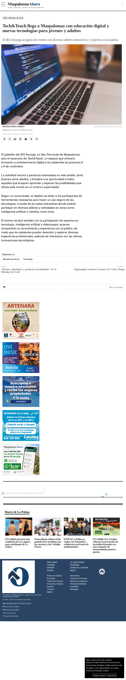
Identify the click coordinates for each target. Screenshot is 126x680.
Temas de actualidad (55, 583)
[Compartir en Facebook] (4, 139)
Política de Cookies (54, 575)
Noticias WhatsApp (11, 609)
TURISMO (51, 565)
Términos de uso (9, 613)
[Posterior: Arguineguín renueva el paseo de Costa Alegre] (36, 139)
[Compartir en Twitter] (10, 139)
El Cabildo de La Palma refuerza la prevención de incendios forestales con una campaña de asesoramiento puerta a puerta (105, 545)
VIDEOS (50, 570)
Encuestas (51, 578)
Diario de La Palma (17, 512)
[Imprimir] (15, 139)
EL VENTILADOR (77, 562)
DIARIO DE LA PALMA (79, 567)
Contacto (50, 589)
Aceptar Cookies (99, 675)
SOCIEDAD (74, 565)
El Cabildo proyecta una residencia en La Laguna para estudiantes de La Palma (17, 543)
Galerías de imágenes (78, 581)
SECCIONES (52, 562)
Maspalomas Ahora (11, 259)
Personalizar (111, 675)
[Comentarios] (25, 139)
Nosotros (50, 586)
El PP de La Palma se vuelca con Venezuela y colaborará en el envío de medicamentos (76, 543)
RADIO (73, 570)
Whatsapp (74, 589)
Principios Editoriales (78, 583)
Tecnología (27, 259)
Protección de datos (10, 616)
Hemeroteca (75, 575)
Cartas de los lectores (78, 578)
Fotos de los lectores (55, 581)
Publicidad (74, 586)
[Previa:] (31, 139)
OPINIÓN (50, 567)
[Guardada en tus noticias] (20, 139)
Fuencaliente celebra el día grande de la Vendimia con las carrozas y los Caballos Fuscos (47, 543)
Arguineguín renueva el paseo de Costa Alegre (99, 269)
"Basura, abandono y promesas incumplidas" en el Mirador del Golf (28, 270)
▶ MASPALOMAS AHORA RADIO (17, 603)
